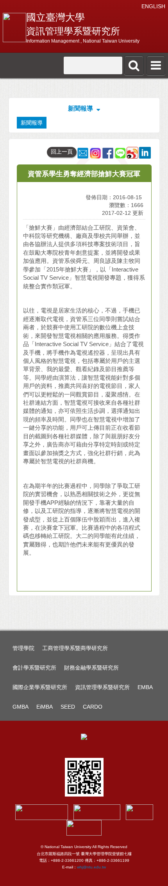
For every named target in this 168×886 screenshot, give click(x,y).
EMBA (145, 687)
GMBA (21, 707)
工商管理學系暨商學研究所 (75, 648)
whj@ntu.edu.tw (91, 867)
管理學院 (23, 648)
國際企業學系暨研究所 (40, 687)
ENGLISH (153, 6)
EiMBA (44, 707)
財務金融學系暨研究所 (91, 667)
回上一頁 (62, 151)
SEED (68, 707)
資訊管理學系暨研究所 (102, 687)
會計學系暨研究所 (34, 667)
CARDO (92, 707)
